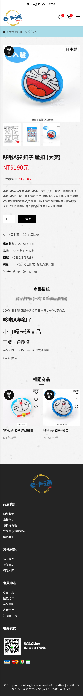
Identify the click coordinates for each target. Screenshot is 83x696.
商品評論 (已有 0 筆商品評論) (41, 298)
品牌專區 (8, 559)
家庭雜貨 (43, 264)
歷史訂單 (8, 598)
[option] (12, 134)
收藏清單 (8, 610)
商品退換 (8, 604)
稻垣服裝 (29, 264)
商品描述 (41, 289)
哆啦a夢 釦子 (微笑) (56, 430)
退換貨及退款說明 (14, 531)
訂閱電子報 (10, 616)
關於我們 (8, 514)
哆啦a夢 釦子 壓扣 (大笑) (23, 31)
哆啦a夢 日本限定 (23, 250)
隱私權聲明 (10, 525)
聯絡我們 (8, 537)
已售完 (27, 219)
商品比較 (33, 234)
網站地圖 (8, 570)
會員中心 (8, 593)
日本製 (17, 264)
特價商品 (8, 565)
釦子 (54, 264)
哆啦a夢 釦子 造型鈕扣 (18, 430)
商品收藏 (13, 234)
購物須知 (8, 520)
